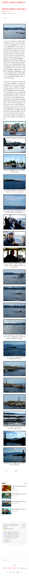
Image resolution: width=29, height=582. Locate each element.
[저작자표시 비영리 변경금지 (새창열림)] (21, 470)
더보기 (25, 483)
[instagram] (14, 572)
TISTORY (14, 565)
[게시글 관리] (11, 471)
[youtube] (17, 572)
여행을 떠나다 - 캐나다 (6, 11)
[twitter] (10, 572)
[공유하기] (9, 471)
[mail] (21, 572)
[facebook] (7, 572)
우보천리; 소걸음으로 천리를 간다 (13, 2)
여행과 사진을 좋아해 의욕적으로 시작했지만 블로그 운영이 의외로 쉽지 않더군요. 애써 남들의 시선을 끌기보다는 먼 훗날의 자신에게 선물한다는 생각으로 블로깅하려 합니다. (11, 535)
